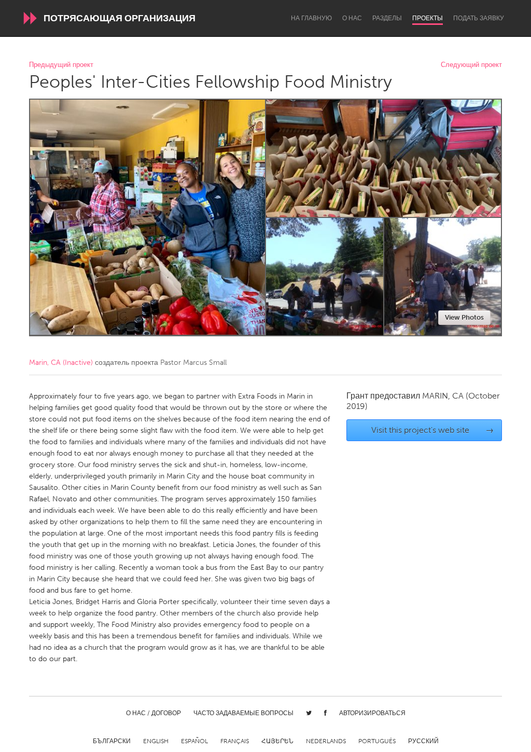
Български (112, 741)
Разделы (387, 18)
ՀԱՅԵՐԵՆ (277, 741)
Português (377, 741)
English (156, 741)
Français (234, 741)
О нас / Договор (153, 713)
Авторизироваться (372, 713)
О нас (352, 18)
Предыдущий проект (61, 65)
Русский (423, 741)
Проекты (427, 18)
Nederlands (326, 741)
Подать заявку (478, 18)
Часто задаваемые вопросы (243, 713)
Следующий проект (471, 65)
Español (194, 741)
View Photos (464, 317)
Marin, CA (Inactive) (61, 362)
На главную (311, 18)
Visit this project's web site (432, 430)
